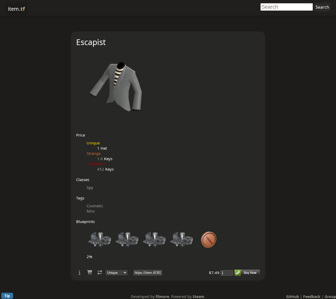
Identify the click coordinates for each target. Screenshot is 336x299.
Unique (93, 142)
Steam (198, 296)
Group (330, 296)
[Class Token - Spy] (209, 251)
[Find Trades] (100, 272)
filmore (162, 296)
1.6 (100, 158)
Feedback (312, 296)
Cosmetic (95, 205)
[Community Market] (89, 272)
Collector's (96, 163)
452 (100, 169)
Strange (94, 153)
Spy (90, 187)
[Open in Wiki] (79, 272)
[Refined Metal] (100, 251)
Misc (91, 211)
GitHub (292, 296)
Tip (7, 295)
